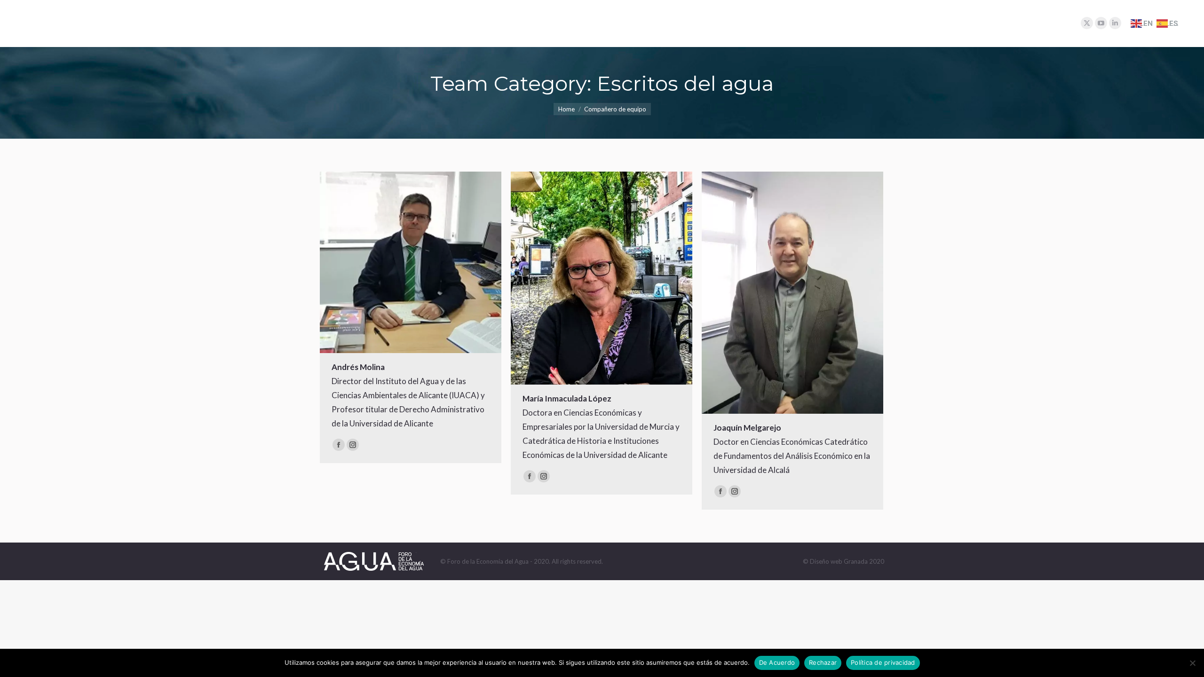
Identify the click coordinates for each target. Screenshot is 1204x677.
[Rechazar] (1192, 663)
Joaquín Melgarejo (747, 428)
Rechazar (823, 662)
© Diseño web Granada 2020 (843, 561)
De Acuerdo (777, 662)
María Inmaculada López (567, 398)
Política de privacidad (883, 662)
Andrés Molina (358, 367)
